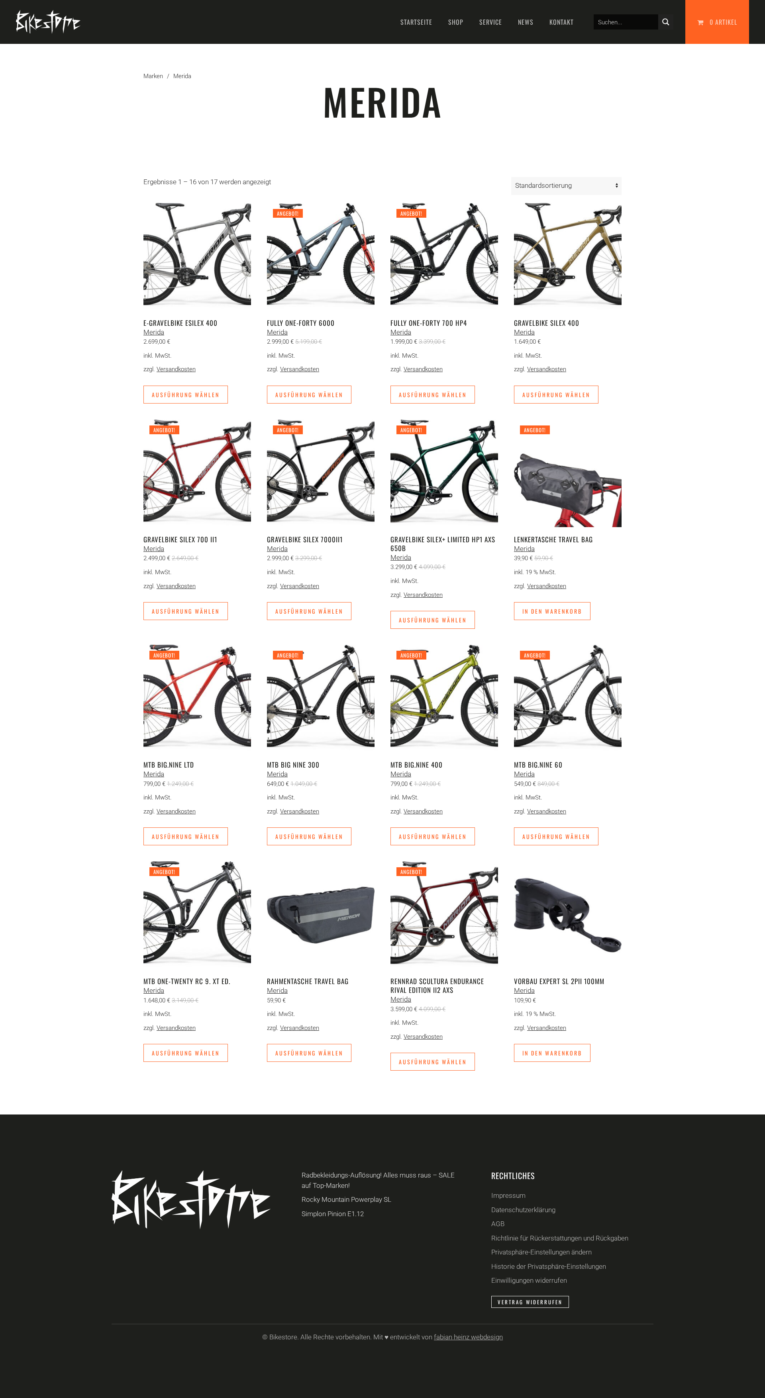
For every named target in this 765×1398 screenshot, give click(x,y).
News (526, 22)
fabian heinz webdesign (468, 1337)
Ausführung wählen (186, 394)
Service (490, 22)
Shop (455, 22)
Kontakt (561, 22)
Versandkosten (176, 369)
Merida (153, 332)
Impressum (508, 1195)
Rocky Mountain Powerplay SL (346, 1199)
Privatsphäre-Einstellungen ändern (541, 1252)
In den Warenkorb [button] (552, 611)
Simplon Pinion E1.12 (333, 1214)
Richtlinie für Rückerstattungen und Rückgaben (559, 1238)
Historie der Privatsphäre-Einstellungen (548, 1266)
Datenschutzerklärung (523, 1210)
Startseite (416, 22)
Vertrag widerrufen (530, 1302)
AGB (497, 1224)
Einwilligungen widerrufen (529, 1280)
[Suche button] (665, 22)
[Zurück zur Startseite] (48, 22)
